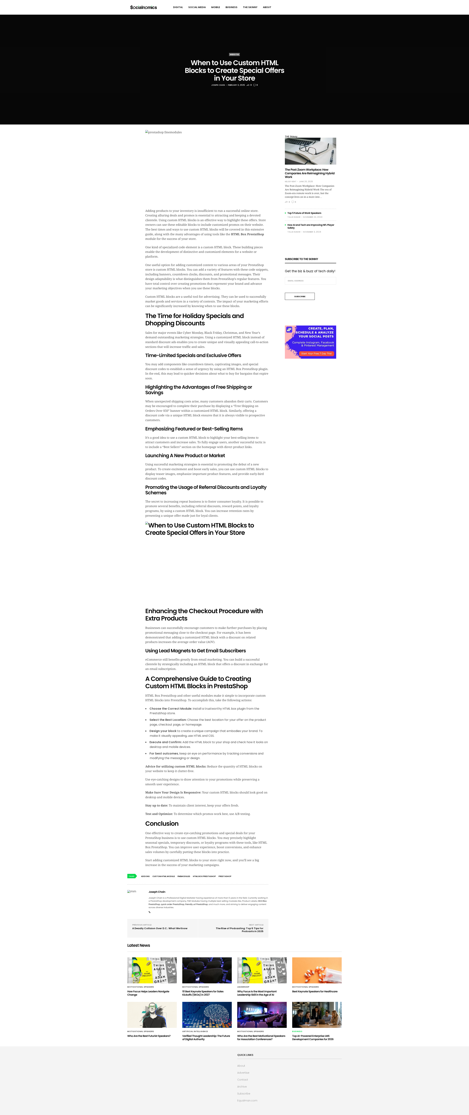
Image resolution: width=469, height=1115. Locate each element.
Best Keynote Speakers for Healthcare (314, 991)
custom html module (163, 876)
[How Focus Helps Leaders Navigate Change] (152, 970)
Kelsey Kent (290, 182)
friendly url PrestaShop (196, 904)
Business (231, 7)
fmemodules (184, 876)
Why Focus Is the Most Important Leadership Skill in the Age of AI (257, 993)
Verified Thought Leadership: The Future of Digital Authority (206, 1037)
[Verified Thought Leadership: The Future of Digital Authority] (207, 1015)
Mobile (215, 7)
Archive (242, 1086)
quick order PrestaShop (172, 904)
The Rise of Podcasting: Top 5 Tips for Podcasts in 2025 (239, 930)
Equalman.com (247, 1100)
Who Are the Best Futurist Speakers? (149, 1036)
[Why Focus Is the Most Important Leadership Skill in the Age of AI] (262, 970)
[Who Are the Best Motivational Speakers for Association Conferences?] (262, 1015)
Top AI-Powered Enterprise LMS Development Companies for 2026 (312, 1037)
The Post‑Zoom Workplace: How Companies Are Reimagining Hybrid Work (310, 173)
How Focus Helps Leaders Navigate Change (148, 993)
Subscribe (243, 1093)
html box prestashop (204, 876)
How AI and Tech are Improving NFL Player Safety (310, 226)
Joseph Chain (218, 85)
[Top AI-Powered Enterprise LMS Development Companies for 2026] (317, 1015)
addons (145, 876)
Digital (178, 7)
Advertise (243, 1073)
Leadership (243, 987)
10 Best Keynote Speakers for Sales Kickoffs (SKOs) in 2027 (203, 993)
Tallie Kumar (293, 217)
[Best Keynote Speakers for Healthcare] (317, 970)
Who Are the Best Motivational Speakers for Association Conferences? (261, 1037)
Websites (234, 54)
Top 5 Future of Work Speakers (304, 213)
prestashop (225, 876)
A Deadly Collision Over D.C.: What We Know (159, 928)
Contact (242, 1079)
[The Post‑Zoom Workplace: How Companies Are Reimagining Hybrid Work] (310, 151)
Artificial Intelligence (195, 1031)
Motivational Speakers (140, 987)
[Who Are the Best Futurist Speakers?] (152, 1015)
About (267, 7)
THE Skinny (250, 7)
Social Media (197, 7)
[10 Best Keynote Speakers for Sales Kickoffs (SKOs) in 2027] (207, 970)
